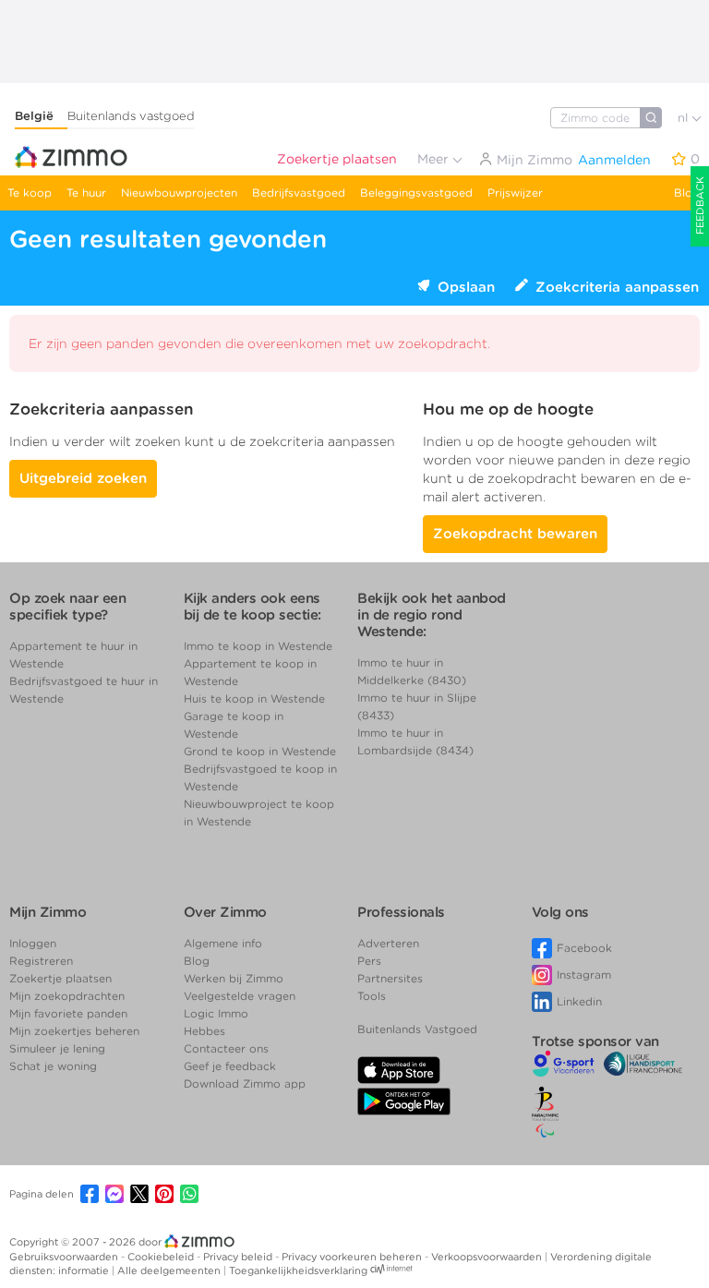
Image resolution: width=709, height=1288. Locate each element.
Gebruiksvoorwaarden (65, 1256)
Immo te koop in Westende (258, 646)
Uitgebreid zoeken (83, 478)
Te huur (86, 192)
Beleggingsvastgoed (416, 192)
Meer (434, 158)
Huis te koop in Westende (254, 698)
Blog (687, 192)
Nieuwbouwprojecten (179, 192)
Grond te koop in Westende (260, 751)
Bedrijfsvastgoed (298, 192)
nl (684, 118)
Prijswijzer (515, 192)
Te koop (29, 192)
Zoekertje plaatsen (337, 158)
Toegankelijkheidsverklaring (298, 1270)
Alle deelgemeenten (170, 1270)
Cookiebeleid (162, 1256)
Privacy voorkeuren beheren (353, 1256)
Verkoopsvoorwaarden (488, 1256)
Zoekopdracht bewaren (515, 533)
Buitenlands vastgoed (131, 116)
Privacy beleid (239, 1256)
